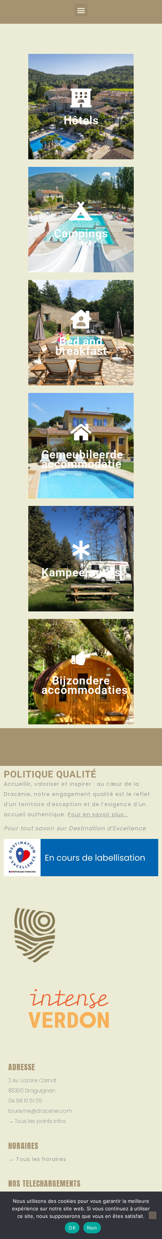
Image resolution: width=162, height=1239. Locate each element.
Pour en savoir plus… (98, 814)
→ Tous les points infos (37, 1121)
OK (72, 1228)
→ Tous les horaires (37, 1159)
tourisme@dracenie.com (40, 1111)
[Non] (152, 1215)
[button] (81, 10)
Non (92, 1228)
